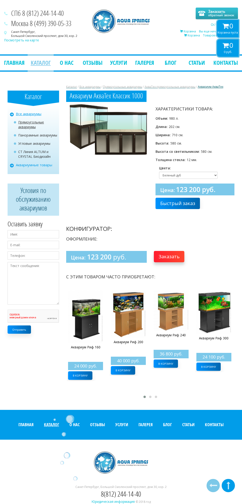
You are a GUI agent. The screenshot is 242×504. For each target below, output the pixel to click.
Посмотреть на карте (21, 40)
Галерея (144, 62)
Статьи (197, 62)
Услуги (118, 62)
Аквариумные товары (34, 164)
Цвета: (164, 168)
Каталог (41, 62)
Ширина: (163, 135)
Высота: (162, 143)
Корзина (189, 31)
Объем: (162, 118)
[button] (144, 108)
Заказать (169, 256)
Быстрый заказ (177, 203)
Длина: (162, 126)
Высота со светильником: (178, 151)
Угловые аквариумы (34, 143)
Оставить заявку (224, 24)
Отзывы (93, 62)
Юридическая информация (113, 501)
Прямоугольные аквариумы (31, 124)
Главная (14, 62)
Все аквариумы (28, 113)
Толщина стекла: (171, 160)
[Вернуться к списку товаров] (213, 485)
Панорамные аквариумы (37, 135)
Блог (171, 62)
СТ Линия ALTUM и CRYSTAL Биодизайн (34, 154)
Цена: (167, 189)
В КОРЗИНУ (80, 375)
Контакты (225, 62)
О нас (66, 62)
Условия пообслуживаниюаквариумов (33, 199)
